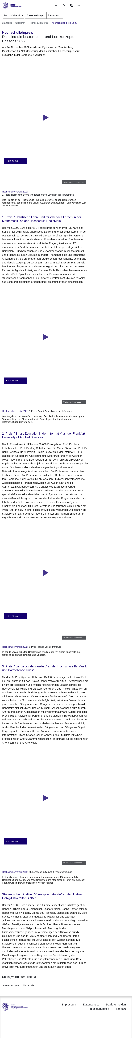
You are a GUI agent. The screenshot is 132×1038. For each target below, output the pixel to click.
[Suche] (64, 5)
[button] (45, 117)
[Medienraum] (71, 5)
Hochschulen (29, 985)
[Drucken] (24, 61)
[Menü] (56, 5)
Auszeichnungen (11, 985)
